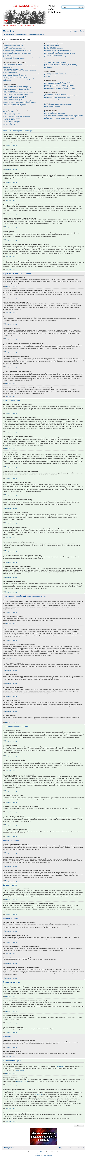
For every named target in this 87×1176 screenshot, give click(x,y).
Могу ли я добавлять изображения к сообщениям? (16, 116)
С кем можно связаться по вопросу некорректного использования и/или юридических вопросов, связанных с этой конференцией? (63, 116)
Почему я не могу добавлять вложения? (14, 97)
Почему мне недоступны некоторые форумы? (15, 96)
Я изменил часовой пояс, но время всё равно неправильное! (19, 70)
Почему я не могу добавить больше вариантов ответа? (18, 92)
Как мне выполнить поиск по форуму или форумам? (58, 82)
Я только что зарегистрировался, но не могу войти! (17, 50)
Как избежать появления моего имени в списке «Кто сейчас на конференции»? (20, 66)
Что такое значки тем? (9, 124)
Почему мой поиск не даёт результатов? (55, 83)
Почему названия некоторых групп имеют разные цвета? (59, 53)
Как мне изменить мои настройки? (12, 64)
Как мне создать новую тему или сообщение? (15, 86)
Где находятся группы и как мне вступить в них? (57, 50)
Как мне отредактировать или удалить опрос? (15, 94)
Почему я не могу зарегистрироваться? (14, 48)
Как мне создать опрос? (9, 91)
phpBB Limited (59, 1066)
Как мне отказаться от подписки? (53, 99)
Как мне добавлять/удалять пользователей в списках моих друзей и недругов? (62, 75)
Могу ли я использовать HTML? (11, 113)
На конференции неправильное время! (13, 69)
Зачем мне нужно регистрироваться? (13, 45)
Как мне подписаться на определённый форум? (57, 97)
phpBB (9, 335)
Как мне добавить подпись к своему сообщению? (16, 89)
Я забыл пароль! (7, 55)
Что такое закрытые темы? (10, 123)
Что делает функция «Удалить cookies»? (14, 58)
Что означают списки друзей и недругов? (55, 73)
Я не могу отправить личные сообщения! (55, 62)
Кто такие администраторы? (52, 45)
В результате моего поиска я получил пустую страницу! (59, 85)
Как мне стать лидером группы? (53, 52)
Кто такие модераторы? (50, 47)
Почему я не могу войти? (10, 52)
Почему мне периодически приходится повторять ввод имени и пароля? (22, 57)
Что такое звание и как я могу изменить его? (15, 77)
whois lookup (38, 1094)
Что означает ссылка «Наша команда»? (55, 57)
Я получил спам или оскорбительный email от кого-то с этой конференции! (60, 66)
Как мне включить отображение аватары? (14, 75)
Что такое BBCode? (8, 111)
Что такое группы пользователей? (53, 48)
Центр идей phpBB (22, 1081)
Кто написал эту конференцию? (52, 112)
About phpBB (20, 1070)
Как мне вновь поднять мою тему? (12, 105)
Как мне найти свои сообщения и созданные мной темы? (59, 88)
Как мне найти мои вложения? (52, 106)
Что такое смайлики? (9, 114)
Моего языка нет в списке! (10, 72)
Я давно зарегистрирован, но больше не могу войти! (17, 53)
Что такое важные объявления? (11, 118)
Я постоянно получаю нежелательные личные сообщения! (60, 64)
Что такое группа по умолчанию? (53, 55)
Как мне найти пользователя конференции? (56, 87)
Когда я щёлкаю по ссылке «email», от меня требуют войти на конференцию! (19, 79)
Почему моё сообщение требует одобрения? (15, 104)
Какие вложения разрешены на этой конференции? (58, 104)
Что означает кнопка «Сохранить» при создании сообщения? (19, 102)
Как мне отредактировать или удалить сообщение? (17, 87)
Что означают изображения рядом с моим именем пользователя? (21, 74)
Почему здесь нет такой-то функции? (54, 113)
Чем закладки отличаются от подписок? (55, 94)
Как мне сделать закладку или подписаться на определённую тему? (62, 95)
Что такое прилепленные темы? (11, 121)
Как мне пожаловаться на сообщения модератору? (17, 101)
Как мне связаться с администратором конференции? (59, 118)
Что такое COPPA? (8, 47)
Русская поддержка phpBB (43, 1153)
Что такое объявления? (9, 119)
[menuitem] (12, 31)
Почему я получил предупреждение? (13, 99)
